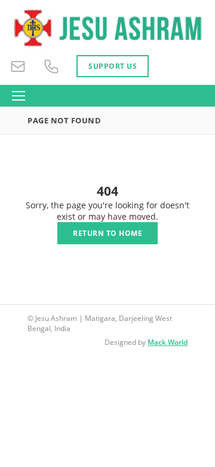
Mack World (168, 342)
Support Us (112, 66)
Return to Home (107, 233)
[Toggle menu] (18, 96)
